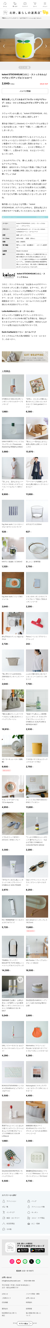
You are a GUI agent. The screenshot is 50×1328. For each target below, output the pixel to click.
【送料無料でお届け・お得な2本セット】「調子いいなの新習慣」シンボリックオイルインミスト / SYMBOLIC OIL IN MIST (13, 1005)
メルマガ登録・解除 (33, 1294)
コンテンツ (25, 6)
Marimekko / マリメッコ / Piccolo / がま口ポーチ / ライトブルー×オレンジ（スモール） (37, 1048)
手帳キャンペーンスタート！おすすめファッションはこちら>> (21, 18)
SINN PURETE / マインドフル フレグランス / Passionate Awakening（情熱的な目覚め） (13, 444)
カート (35, 6)
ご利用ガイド (6, 1298)
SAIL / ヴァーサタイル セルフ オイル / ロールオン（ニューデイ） (13, 1048)
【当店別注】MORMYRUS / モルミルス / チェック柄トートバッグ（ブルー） (12, 1173)
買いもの (15, 6)
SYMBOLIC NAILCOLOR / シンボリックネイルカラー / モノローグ (12, 401)
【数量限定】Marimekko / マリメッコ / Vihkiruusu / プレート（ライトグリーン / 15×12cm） (37, 1173)
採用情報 (29, 1309)
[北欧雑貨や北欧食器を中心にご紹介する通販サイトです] (25, 12)
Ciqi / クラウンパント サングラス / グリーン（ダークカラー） (36, 882)
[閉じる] (30, 1323)
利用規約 (29, 1302)
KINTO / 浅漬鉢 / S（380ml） (12, 562)
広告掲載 (5, 1302)
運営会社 (5, 1309)
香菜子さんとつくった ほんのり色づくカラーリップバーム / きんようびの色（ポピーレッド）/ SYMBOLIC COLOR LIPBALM (13, 1131)
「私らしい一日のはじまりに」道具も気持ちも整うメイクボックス (36, 444)
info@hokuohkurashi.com (11, 1281)
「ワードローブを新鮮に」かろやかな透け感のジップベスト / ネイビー (37, 484)
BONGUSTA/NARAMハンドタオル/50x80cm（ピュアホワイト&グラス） (13, 1088)
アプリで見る (23, 1323)
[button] (3, 46)
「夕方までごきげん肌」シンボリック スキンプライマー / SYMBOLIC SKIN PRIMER (12, 882)
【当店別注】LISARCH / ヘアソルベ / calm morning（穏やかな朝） (36, 1002)
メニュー (45, 6)
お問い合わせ (30, 1298)
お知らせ (5, 1294)
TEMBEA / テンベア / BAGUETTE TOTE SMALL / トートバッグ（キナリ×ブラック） (13, 962)
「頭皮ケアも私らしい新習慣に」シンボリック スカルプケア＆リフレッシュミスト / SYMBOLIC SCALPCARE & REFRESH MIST (36, 719)
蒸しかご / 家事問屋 (33, 562)
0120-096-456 (29, 1281)
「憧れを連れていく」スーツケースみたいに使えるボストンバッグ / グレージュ (12, 716)
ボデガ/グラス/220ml (34, 524)
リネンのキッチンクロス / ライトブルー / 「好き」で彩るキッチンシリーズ (36, 599)
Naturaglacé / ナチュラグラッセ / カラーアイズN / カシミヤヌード (37, 1088)
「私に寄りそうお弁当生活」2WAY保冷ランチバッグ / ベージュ (13, 676)
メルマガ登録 (25, 91)
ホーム (5, 6)
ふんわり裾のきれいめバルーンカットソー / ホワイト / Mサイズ (36, 676)
